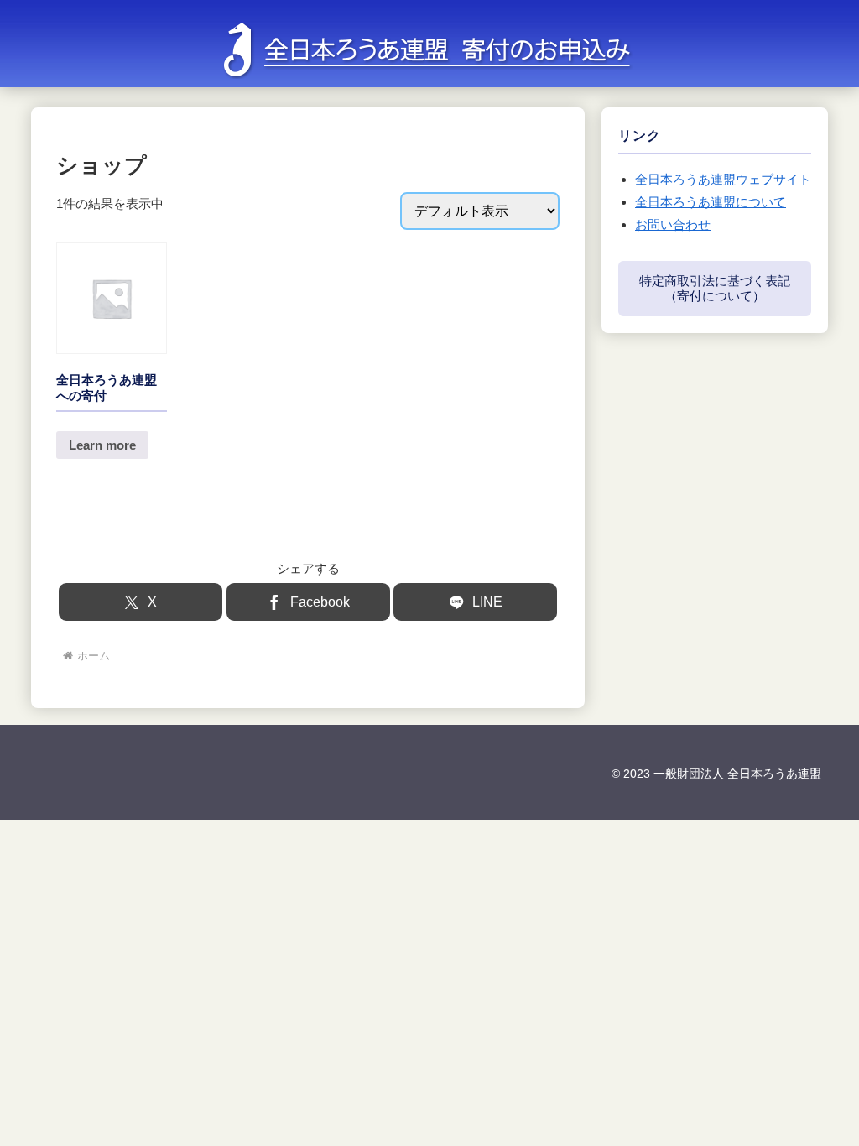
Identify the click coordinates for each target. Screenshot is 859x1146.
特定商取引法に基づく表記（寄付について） (714, 288)
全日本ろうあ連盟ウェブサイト (723, 179)
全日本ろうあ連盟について (710, 202)
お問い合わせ (673, 224)
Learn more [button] (102, 445)
